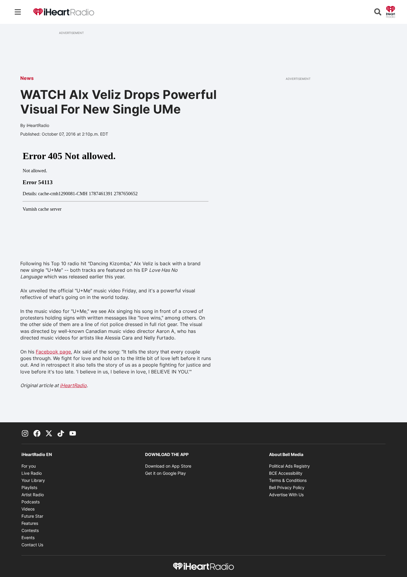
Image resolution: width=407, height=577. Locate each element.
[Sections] (18, 12)
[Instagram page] (25, 433)
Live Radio (31, 473)
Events (28, 537)
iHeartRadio (73, 385)
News (27, 78)
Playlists (29, 487)
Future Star (32, 516)
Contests (30, 530)
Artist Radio (32, 494)
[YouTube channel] (72, 433)
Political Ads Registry (289, 466)
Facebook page (53, 352)
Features (29, 523)
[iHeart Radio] (390, 11)
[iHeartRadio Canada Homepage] (63, 12)
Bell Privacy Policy (287, 487)
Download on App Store (168, 466)
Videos (28, 508)
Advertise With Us (286, 494)
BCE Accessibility (285, 473)
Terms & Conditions (288, 480)
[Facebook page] (37, 433)
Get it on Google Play (165, 473)
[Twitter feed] (48, 433)
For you (28, 466)
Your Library (33, 480)
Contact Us (32, 544)
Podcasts (30, 501)
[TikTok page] (60, 433)
